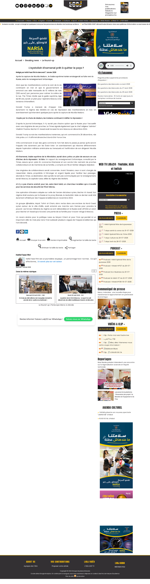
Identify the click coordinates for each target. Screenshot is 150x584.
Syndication (80, 576)
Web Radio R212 (120, 567)
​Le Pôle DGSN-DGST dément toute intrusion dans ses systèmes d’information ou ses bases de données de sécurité (108, 24)
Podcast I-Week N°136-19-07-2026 (117, 282)
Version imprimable (58, 240)
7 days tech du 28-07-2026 (115, 241)
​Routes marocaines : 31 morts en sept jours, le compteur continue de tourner (115, 97)
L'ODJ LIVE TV (89, 566)
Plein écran (130, 174)
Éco (35, 21)
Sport (74, 21)
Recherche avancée (105, 106)
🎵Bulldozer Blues (111, 348)
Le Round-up (48, 60)
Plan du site (69, 576)
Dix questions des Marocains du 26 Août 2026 (115, 92)
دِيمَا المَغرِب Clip (109, 339)
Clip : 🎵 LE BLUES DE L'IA (113, 352)
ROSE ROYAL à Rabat (107, 418)
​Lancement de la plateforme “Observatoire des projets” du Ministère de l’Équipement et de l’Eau (124, 395)
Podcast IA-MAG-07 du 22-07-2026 (118, 278)
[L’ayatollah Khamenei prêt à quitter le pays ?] (79, 84)
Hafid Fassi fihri (30, 72)
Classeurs (121, 218)
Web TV (115, 21)
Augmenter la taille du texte (84, 240)
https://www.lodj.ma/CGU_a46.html (116, 208)
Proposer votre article (60, 566)
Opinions (94, 21)
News (29, 21)
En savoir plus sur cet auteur (50, 261)
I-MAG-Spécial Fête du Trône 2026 (118, 234)
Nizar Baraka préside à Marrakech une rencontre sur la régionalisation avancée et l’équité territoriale (116, 364)
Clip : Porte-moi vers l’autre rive (116, 335)
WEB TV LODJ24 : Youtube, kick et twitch (116, 166)
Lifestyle (57, 21)
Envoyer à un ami (37, 240)
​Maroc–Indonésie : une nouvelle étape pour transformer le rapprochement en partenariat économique (115, 294)
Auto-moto (83, 21)
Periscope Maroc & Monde (62, 305)
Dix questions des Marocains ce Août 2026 (114, 84)
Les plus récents (106, 218)
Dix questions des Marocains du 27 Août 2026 (115, 88)
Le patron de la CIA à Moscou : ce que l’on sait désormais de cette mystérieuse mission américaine (75, 299)
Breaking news (32, 60)
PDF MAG (124, 21)
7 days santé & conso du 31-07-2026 (119, 230)
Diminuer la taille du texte (52, 247)
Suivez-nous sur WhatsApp (78, 319)
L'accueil (20, 21)
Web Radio (105, 21)
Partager (71, 247)
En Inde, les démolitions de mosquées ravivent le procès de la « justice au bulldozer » (35, 299)
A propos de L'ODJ (31, 566)
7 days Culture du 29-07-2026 (116, 238)
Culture (66, 21)
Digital (42, 21)
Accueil (18, 60)
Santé (49, 21)
